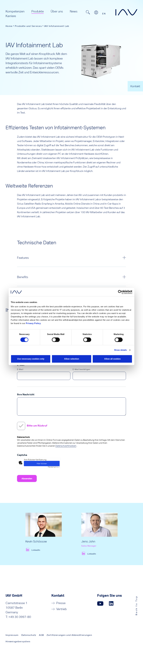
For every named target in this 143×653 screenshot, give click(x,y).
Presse (60, 603)
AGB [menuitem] (41, 635)
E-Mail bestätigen (81, 369)
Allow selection (71, 359)
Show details (120, 350)
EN (104, 13)
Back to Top (136, 605)
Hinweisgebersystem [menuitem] (18, 641)
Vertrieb (61, 609)
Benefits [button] (22, 277)
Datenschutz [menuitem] (28, 635)
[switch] (56, 339)
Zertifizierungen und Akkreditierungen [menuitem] (69, 635)
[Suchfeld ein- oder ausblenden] (88, 12)
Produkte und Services (28, 26)
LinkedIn (36, 550)
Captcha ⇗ (54, 467)
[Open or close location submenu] (96, 12)
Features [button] (23, 257)
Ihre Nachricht (25, 394)
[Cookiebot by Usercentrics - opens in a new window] (120, 292)
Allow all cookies (112, 359)
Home (9, 26)
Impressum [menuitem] (12, 635)
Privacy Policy (33, 323)
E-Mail (20, 369)
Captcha (22, 454)
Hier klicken (42, 463)
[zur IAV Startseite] (126, 12)
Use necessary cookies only (30, 359)
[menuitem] (15, 11)
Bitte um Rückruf (37, 425)
